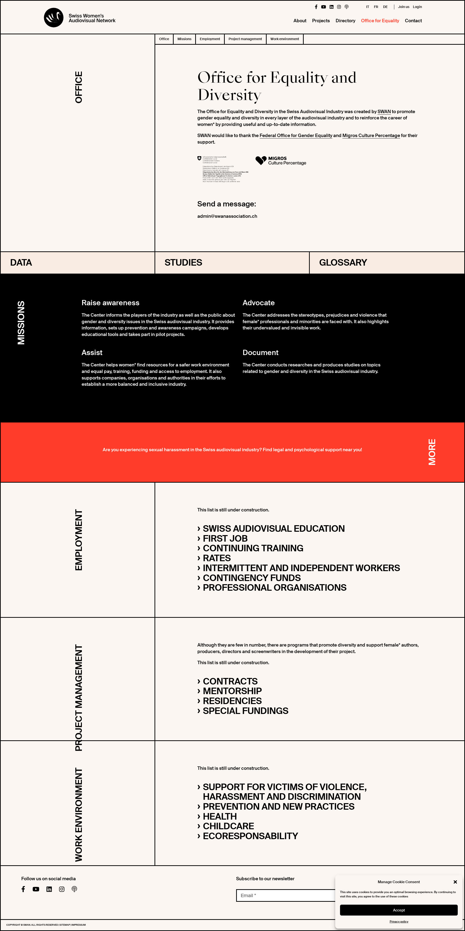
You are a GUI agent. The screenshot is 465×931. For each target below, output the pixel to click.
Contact (413, 21)
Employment (210, 39)
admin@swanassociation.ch (227, 216)
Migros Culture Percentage (371, 135)
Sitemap (65, 924)
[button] (455, 882)
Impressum (78, 924)
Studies (183, 263)
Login (417, 7)
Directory (345, 21)
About (300, 21)
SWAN (384, 112)
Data (21, 263)
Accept (399, 910)
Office (164, 39)
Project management (245, 39)
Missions (184, 39)
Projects (321, 21)
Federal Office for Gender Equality (296, 135)
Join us (403, 7)
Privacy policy (399, 922)
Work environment (285, 39)
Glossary (343, 263)
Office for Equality (380, 21)
